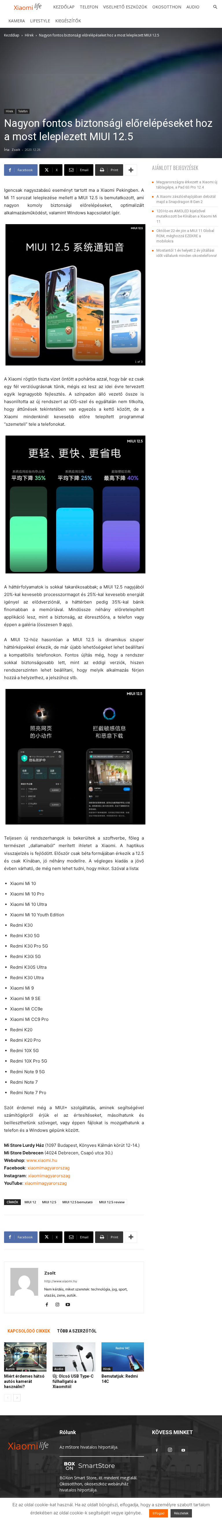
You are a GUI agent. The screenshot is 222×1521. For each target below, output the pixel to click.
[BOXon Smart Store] (88, 1471)
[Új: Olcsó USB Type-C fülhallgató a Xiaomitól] (74, 1357)
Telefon (89, 7)
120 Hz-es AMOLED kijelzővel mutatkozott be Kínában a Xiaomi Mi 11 (186, 216)
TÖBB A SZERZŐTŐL (77, 1331)
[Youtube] (70, 1304)
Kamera (16, 20)
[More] (131, 170)
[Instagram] (59, 1304)
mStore (72, 1447)
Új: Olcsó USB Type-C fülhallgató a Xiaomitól (73, 1381)
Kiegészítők (68, 20)
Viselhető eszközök (125, 7)
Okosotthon (166, 7)
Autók (10, 1369)
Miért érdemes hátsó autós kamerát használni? (24, 1381)
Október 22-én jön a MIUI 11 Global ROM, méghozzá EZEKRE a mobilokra (185, 235)
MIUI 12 (30, 1202)
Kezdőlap (64, 7)
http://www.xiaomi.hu (60, 1281)
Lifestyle (40, 20)
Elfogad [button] (158, 1513)
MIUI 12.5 (49, 1202)
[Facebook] (49, 1304)
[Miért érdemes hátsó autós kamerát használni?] (25, 1357)
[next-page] (17, 1397)
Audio (192, 7)
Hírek (29, 35)
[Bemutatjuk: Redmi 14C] (122, 1357)
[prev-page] (7, 1397)
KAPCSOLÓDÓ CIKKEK (29, 1331)
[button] (215, 7)
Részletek (181, 1513)
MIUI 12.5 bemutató (77, 1202)
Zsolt (16, 149)
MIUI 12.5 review (112, 1202)
